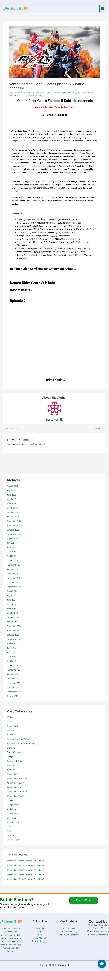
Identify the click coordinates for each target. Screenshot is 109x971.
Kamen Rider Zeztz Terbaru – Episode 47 (25, 875)
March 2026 (12, 508)
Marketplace (12, 813)
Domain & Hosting (69, 931)
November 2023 (14, 630)
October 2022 (13, 687)
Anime (9, 721)
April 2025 (11, 556)
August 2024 (12, 591)
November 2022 (14, 683)
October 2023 (13, 635)
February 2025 (13, 565)
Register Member (40, 941)
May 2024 (11, 604)
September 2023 (14, 639)
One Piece (11, 818)
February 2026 (13, 512)
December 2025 (14, 521)
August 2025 (12, 538)
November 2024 (14, 578)
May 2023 (11, 657)
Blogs (39, 931)
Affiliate (10, 717)
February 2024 (13, 617)
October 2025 (13, 530)
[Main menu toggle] (102, 8)
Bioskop (10, 730)
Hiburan (10, 765)
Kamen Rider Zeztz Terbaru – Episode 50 (25, 861)
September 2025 (14, 534)
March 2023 (12, 665)
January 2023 (13, 674)
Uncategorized (13, 840)
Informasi (11, 769)
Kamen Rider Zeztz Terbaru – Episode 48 (25, 870)
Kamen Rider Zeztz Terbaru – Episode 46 (25, 879)
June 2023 (11, 652)
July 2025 (11, 543)
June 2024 (11, 600)
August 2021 (12, 696)
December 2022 (14, 679)
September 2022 (14, 692)
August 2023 (12, 644)
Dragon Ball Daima (15, 761)
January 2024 (13, 622)
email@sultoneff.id (99, 935)
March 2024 (12, 613)
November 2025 (14, 525)
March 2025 (12, 560)
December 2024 (14, 573)
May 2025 (11, 552)
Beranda (40, 928)
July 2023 (11, 648)
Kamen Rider (12, 774)
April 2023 (11, 661)
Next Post (100, 429)
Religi (9, 831)
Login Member (40, 938)
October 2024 (13, 582)
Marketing (11, 809)
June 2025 (11, 547)
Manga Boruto (13, 805)
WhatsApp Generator (69, 935)
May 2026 (11, 499)
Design (10, 756)
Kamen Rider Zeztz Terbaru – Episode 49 (25, 865)
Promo (10, 826)
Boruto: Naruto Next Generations (22, 743)
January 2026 (13, 516)
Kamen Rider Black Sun (17, 778)
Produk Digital (13, 822)
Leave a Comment (17, 93)
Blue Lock (11, 734)
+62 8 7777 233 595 (99, 931)
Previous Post (10, 429)
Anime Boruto (13, 726)
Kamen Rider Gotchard (17, 791)
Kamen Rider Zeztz (15, 796)
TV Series (11, 835)
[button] (83, 900)
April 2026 (11, 503)
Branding (11, 748)
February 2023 (13, 670)
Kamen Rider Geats (15, 787)
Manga (10, 800)
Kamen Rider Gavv (15, 783)
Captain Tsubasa (14, 752)
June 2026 (11, 495)
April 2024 (11, 609)
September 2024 (14, 587)
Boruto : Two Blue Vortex (18, 739)
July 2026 (11, 490)
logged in (23, 444)
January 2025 (13, 569)
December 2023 (14, 626)
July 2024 (11, 595)
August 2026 (12, 486)
